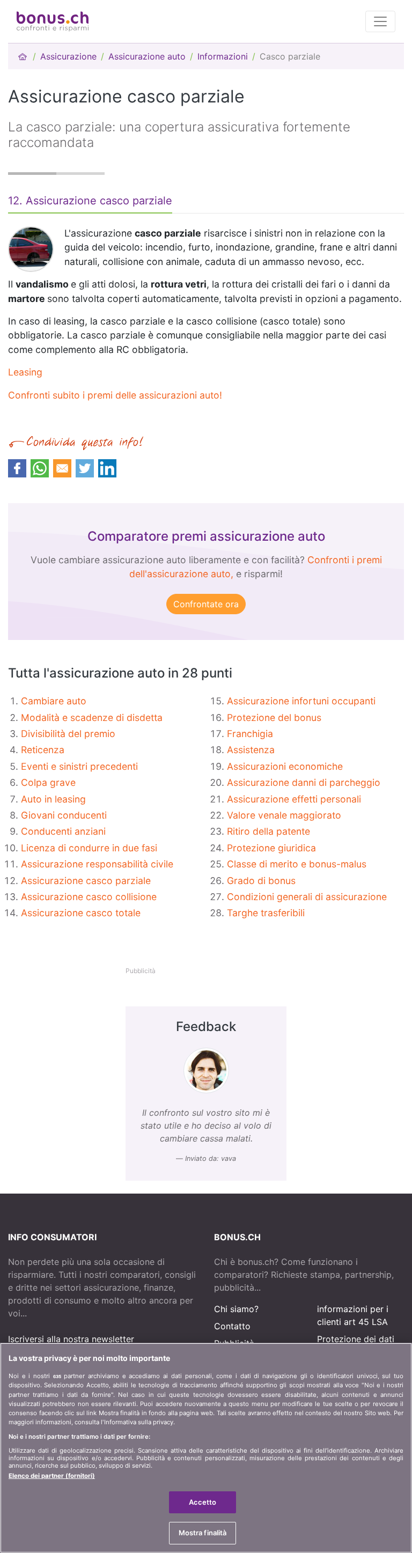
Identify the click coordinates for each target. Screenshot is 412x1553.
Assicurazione (68, 56)
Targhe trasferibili (266, 912)
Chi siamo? (236, 1309)
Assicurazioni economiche (285, 766)
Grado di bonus (261, 880)
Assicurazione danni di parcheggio (303, 782)
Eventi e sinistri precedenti (79, 766)
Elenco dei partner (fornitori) (52, 1476)
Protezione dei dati (355, 1339)
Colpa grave (48, 782)
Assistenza (251, 749)
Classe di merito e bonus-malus (296, 864)
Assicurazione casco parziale (86, 880)
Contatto (232, 1326)
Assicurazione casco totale (81, 912)
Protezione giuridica (271, 847)
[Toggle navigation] (380, 21)
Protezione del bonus (274, 717)
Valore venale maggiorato (284, 815)
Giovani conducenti (64, 815)
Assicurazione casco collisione (89, 896)
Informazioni (222, 56)
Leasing (25, 372)
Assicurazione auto (147, 56)
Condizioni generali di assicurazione (307, 896)
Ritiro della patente (268, 831)
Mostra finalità (203, 1532)
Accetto (203, 1502)
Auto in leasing (53, 799)
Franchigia (250, 733)
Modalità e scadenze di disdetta (92, 717)
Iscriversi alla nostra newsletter (71, 1339)
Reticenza (42, 749)
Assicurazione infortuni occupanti (301, 700)
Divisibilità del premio (68, 733)
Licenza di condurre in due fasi (89, 847)
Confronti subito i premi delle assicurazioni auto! (115, 395)
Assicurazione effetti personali (294, 799)
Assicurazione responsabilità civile (97, 864)
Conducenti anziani (63, 831)
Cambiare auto (53, 700)
